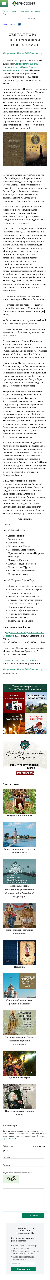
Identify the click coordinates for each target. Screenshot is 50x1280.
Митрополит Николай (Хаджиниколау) (23, 53)
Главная (5, 11)
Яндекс (25, 1146)
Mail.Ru (30, 1146)
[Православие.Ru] (23, 3)
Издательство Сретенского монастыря (16, 14)
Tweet (5, 24)
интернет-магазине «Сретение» (22, 659)
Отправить (33, 1215)
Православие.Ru (9, 1138)
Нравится (12, 24)
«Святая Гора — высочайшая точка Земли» (19, 68)
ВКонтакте (20, 1146)
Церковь (14, 11)
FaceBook (15, 1146)
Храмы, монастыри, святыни (29, 11)
